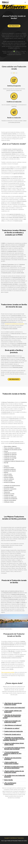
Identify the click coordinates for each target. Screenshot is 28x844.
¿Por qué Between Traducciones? (10, 783)
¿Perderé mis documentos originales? (12, 758)
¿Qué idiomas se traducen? (13, 725)
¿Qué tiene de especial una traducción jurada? (13, 703)
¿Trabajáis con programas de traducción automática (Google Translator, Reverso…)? (13, 739)
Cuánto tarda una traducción (13, 731)
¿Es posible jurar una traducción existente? (14, 776)
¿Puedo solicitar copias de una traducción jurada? (14, 771)
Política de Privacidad (12, 840)
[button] (14, 704)
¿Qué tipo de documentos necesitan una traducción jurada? (12, 716)
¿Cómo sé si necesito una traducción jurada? (12, 721)
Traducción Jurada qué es (12, 734)
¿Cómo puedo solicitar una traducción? (13, 711)
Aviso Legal (4, 840)
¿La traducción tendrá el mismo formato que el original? (14, 748)
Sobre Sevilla (8, 780)
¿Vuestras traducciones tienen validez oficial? (14, 743)
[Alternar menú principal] (25, 2)
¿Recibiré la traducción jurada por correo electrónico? (14, 767)
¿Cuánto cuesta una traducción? (14, 707)
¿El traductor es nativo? (11, 728)
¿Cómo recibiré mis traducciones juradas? (11, 762)
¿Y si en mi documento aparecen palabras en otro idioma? (12, 753)
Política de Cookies (22, 840)
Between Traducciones (18, 838)
